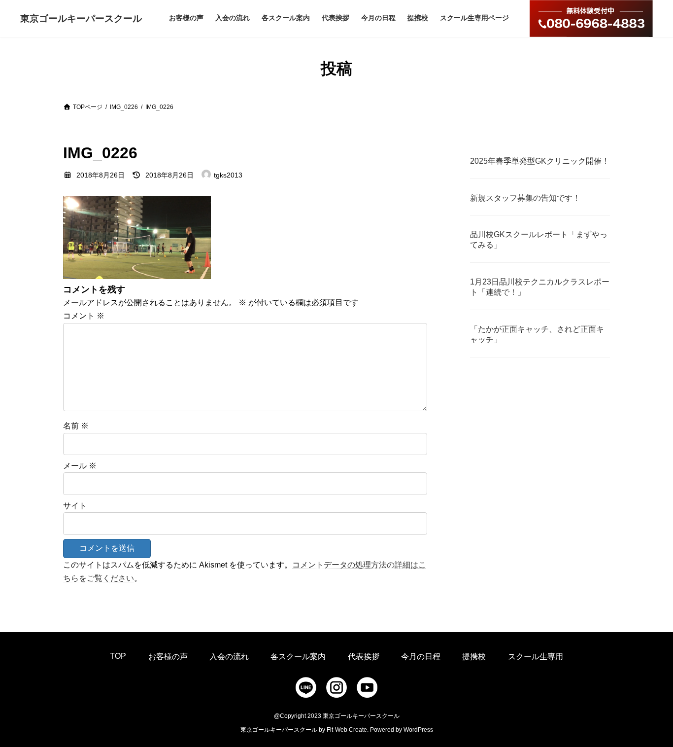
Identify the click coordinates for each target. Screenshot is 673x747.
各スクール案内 (298, 656)
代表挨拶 (363, 656)
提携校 (474, 656)
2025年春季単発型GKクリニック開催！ (539, 161)
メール (80, 466)
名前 (76, 426)
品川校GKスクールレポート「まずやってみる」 (538, 239)
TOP (118, 656)
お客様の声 (168, 656)
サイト (75, 505)
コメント (83, 316)
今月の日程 (420, 656)
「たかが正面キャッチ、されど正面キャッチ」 (537, 334)
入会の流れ (229, 656)
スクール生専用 (535, 656)
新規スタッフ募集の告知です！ (525, 198)
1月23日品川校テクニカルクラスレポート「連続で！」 (539, 287)
